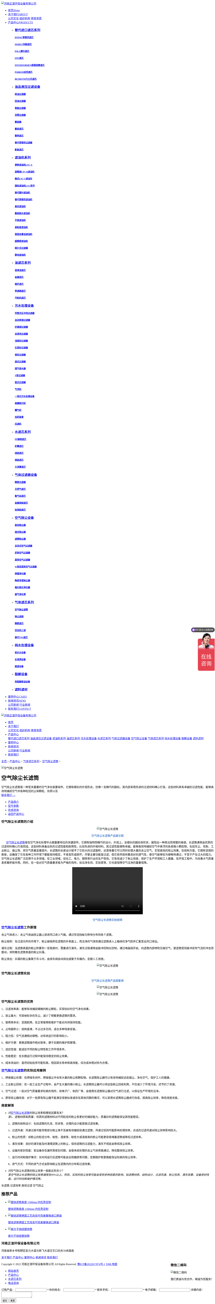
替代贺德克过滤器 (23, 142)
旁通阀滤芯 (20, 291)
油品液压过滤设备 (41, 738)
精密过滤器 (20, 482)
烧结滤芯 (19, 460)
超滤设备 (19, 666)
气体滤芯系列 (156, 738)
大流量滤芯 (20, 467)
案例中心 (17, 696)
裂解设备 (186, 738)
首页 (14, 10)
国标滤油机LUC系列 (25, 186)
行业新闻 (24, 704)
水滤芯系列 (104, 738)
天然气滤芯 (20, 489)
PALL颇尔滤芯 (22, 51)
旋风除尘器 (20, 525)
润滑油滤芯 (20, 270)
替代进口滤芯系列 (19, 738)
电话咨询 (13, 1283)
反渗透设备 (20, 659)
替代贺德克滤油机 (23, 199)
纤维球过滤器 (21, 327)
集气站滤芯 (20, 496)
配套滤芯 (19, 149)
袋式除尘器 (20, 532)
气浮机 (18, 389)
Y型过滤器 (20, 375)
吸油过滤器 (20, 94)
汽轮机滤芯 (20, 298)
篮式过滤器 (20, 382)
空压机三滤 (20, 630)
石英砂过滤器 (21, 347)
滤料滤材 (198, 738)
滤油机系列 (59, 738)
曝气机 (18, 410)
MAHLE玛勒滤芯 (23, 44)
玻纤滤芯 (19, 284)
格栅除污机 (20, 403)
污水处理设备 (89, 738)
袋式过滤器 (20, 361)
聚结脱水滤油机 (22, 213)
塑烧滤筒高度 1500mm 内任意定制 (28, 1209)
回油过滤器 (20, 101)
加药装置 (19, 417)
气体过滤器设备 (121, 738)
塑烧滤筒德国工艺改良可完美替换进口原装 (33, 1222)
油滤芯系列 (73, 738)
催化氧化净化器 (22, 587)
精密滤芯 (19, 623)
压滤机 (18, 424)
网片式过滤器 (21, 248)
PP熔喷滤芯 (20, 439)
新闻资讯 (17, 700)
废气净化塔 (20, 594)
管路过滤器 (20, 108)
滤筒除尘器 (20, 539)
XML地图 (111, 1264)
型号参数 (13, 806)
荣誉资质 (36, 18)
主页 (4, 761)
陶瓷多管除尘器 (22, 580)
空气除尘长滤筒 (15, 842)
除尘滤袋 (19, 616)
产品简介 (13, 801)
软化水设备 (20, 652)
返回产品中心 (16, 814)
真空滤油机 (20, 206)
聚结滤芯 (19, 129)
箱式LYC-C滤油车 (23, 178)
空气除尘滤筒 (21, 609)
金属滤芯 (19, 277)
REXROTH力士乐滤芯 (26, 79)
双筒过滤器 (20, 115)
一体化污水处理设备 (24, 396)
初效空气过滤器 (22, 552)
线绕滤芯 (19, 453)
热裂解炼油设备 (22, 681)
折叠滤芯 (19, 446)
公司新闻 (13, 704)
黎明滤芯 (19, 136)
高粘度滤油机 (21, 227)
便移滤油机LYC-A (23, 165)
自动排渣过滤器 (22, 320)
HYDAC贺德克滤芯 (24, 37)
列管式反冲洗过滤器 (24, 313)
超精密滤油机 (21, 241)
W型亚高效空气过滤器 (26, 566)
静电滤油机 (20, 255)
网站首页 (13, 1270)
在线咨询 (13, 810)
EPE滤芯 (19, 58)
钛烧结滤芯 (20, 510)
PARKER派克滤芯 (23, 72)
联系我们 (19, 708)
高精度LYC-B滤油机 (24, 172)
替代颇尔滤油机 (22, 192)
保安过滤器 (20, 355)
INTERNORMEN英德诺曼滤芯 (30, 65)
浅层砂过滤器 (21, 341)
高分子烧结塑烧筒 (19, 1235)
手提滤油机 (20, 220)
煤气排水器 (20, 368)
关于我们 (18, 14)
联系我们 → (8, 795)
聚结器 (18, 122)
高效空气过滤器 (22, 560)
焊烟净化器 (20, 573)
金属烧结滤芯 (21, 503)
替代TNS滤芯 (21, 637)
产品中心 (20, 22)
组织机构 (24, 18)
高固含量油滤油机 (23, 234)
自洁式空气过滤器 (23, 546)
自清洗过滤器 (21, 334)
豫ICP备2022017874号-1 (91, 1264)
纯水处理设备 (173, 738)
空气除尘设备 (139, 738)
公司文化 (13, 18)
